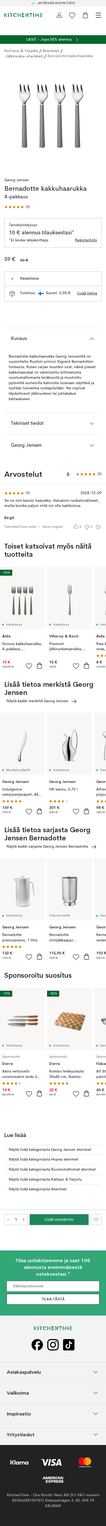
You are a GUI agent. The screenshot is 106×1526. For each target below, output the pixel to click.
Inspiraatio (19, 1414)
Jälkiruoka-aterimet (24, 56)
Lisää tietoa (87, 293)
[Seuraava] (96, 116)
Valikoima (18, 1393)
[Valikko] (98, 15)
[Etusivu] (23, 15)
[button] (17, 207)
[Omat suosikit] (72, 15)
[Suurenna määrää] (23, 1219)
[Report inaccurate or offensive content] (98, 527)
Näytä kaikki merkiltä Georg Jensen (37, 701)
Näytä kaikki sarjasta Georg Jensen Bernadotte (47, 846)
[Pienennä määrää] (8, 1219)
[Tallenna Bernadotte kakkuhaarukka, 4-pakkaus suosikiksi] (96, 1219)
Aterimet (50, 50)
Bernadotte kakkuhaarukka (70, 56)
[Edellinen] (9, 116)
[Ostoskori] (85, 15)
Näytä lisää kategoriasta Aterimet (38, 1189)
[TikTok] (69, 1345)
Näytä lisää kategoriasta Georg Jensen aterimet (50, 1150)
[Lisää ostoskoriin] (39, 665)
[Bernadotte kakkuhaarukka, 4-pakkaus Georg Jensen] (53, 116)
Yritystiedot (21, 1434)
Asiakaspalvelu (24, 1372)
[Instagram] (53, 1345)
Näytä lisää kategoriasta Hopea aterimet (43, 1159)
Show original (52, 527)
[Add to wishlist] (29, 665)
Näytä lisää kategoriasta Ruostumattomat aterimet (52, 1169)
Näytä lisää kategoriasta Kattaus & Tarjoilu (45, 1179)
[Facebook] (37, 1345)
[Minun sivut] (59, 15)
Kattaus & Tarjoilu (21, 50)
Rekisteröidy (86, 240)
